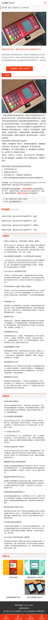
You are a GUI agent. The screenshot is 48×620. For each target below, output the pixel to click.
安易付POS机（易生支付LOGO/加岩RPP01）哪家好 (20, 225)
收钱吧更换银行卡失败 (12, 347)
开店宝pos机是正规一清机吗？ (14, 446)
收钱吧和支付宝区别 (11, 377)
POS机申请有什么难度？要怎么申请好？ (18, 286)
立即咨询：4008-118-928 (19, 68)
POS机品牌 (30, 618)
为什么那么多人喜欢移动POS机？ (16, 271)
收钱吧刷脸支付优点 (11, 332)
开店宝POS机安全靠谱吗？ (13, 522)
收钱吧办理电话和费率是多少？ (15, 492)
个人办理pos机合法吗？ (12, 431)
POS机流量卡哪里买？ (12, 401)
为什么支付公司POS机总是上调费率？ (17, 537)
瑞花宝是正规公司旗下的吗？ (14, 507)
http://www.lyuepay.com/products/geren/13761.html (27, 182)
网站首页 (6, 618)
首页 (9, 8)
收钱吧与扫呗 (8, 316)
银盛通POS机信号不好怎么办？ (15, 477)
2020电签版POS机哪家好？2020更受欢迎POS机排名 (22, 256)
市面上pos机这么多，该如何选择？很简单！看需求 (21, 241)
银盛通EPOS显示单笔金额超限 (14, 461)
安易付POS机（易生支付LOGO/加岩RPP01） (25, 191)
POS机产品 (15, 8)
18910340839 (27, 188)
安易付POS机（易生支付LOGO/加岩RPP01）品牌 (19, 216)
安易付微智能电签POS (15, 202)
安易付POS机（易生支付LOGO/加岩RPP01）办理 (19, 230)
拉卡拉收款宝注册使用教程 (13, 416)
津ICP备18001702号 (9, 611)
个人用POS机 (25, 8)
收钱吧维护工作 (9, 301)
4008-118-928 (22, 193)
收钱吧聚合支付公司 (11, 362)
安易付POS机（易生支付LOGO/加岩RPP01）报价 (19, 221)
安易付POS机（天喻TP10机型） (18, 199)
